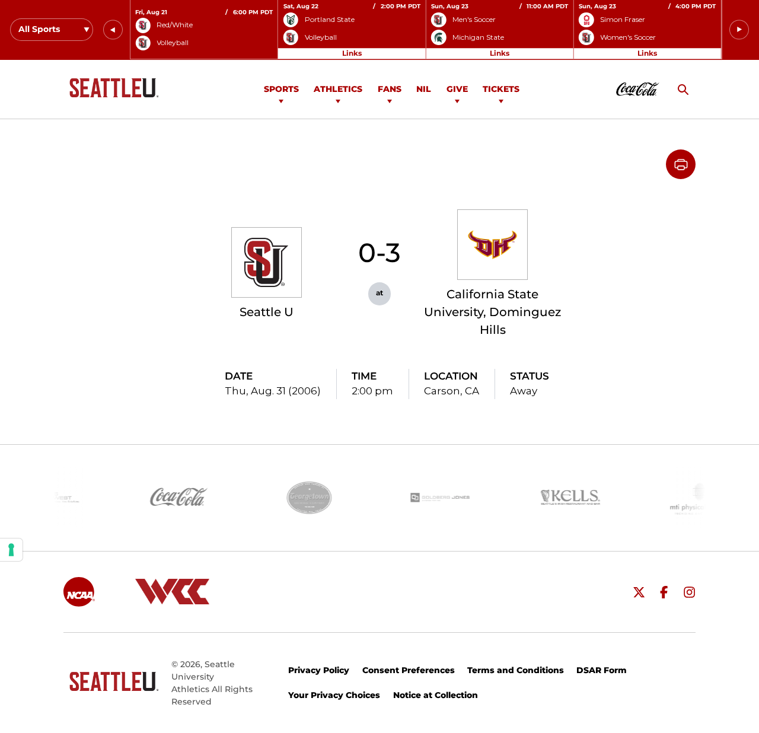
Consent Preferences (408, 670)
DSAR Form (601, 670)
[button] (113, 30)
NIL (423, 89)
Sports (281, 89)
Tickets (501, 89)
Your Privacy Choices (334, 695)
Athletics (338, 89)
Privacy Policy (318, 670)
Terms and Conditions (515, 670)
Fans (389, 89)
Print (681, 164)
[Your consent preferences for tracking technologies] (11, 549)
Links (352, 53)
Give (457, 89)
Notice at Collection (435, 695)
